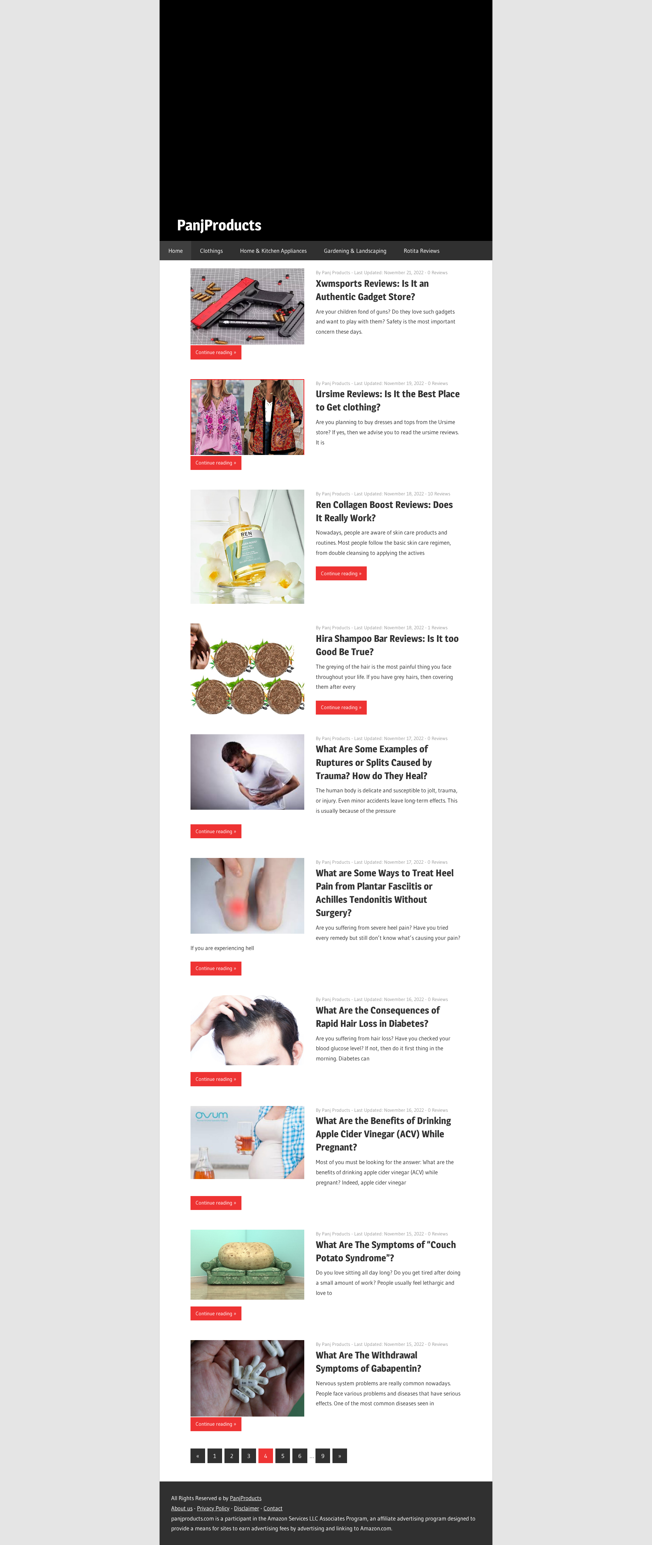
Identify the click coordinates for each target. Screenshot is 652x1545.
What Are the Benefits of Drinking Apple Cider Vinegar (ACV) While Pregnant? (383, 1134)
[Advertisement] (225, 107)
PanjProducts (219, 225)
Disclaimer (246, 1508)
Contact (273, 1508)
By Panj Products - (335, 272)
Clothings (211, 250)
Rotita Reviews (421, 250)
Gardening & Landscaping (355, 250)
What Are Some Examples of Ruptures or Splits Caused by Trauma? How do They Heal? (374, 762)
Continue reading (214, 352)
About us (182, 1508)
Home (175, 250)
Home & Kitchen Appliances (273, 250)
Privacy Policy (213, 1508)
